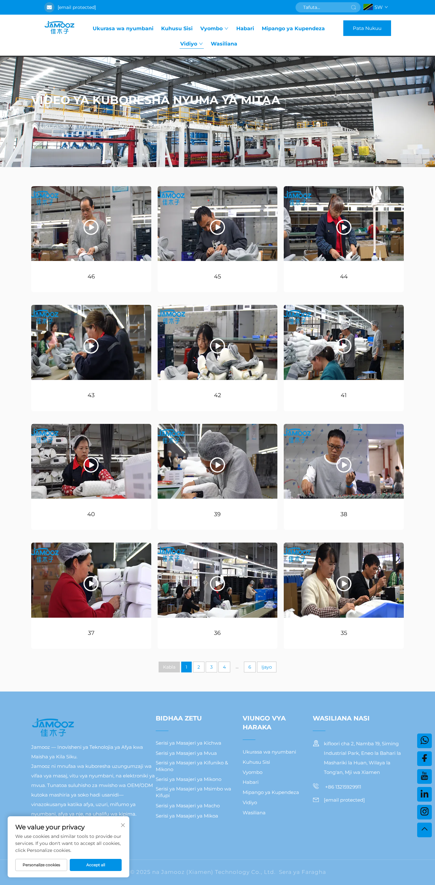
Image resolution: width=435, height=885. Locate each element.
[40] (91, 461)
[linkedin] (424, 794)
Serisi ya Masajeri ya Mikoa (187, 816)
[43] (91, 342)
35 (344, 632)
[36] (218, 580)
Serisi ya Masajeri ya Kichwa (188, 743)
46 (91, 276)
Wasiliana (224, 44)
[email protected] (77, 7)
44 (344, 276)
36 (217, 632)
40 (91, 514)
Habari (245, 28)
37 (91, 632)
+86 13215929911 (342, 787)
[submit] (353, 7)
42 (217, 395)
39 (217, 514)
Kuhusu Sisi (177, 28)
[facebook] (424, 758)
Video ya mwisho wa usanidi (194, 126)
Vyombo (211, 28)
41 (344, 395)
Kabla (169, 667)
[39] (218, 461)
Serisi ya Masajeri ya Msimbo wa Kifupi (193, 792)
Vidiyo (188, 44)
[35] (344, 580)
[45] (218, 223)
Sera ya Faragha (302, 872)
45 (217, 276)
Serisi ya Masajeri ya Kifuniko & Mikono (192, 766)
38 (343, 514)
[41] (344, 342)
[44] (344, 223)
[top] (424, 830)
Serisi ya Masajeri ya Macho (188, 806)
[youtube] (424, 776)
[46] (91, 223)
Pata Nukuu (367, 28)
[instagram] (424, 812)
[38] (344, 461)
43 (91, 395)
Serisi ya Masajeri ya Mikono (188, 779)
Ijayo (266, 667)
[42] (218, 342)
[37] (91, 580)
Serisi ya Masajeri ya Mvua (186, 753)
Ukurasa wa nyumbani (123, 28)
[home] (59, 28)
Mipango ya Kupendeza (293, 28)
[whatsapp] (424, 741)
